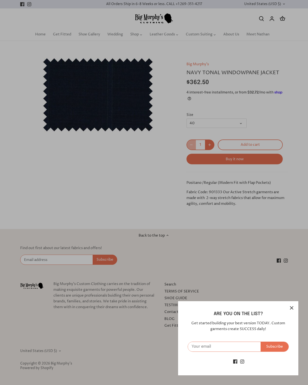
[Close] (291, 308)
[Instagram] (242, 361)
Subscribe (274, 346)
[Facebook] (235, 361)
